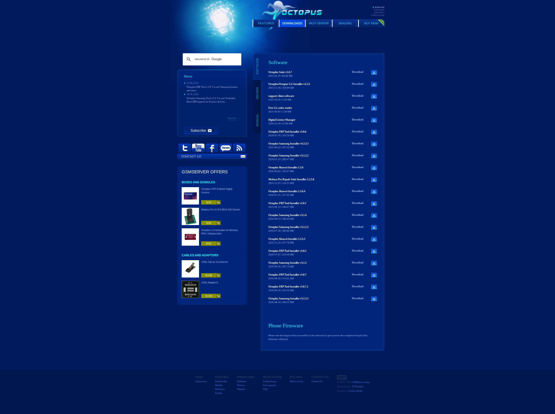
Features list (221, 381)
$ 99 (208, 243)
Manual (241, 389)
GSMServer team (361, 382)
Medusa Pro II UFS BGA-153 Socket (220, 209)
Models (218, 385)
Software (241, 381)
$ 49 (208, 202)
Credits (218, 393)
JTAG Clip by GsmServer (214, 262)
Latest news (201, 381)
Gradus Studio (355, 391)
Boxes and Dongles (198, 182)
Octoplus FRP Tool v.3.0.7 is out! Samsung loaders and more (212, 89)
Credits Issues (269, 381)
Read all (232, 118)
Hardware (220, 389)
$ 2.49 (209, 296)
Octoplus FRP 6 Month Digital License (216, 191)
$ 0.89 (209, 275)
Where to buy (296, 381)
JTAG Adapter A (209, 282)
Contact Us (317, 381)
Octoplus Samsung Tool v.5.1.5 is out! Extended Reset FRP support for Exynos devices (211, 100)
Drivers (241, 385)
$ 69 (208, 223)
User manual (269, 385)
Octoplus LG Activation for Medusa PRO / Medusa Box (219, 232)
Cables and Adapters (200, 255)
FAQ (265, 389)
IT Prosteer (357, 386)
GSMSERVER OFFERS (205, 171)
